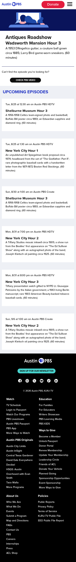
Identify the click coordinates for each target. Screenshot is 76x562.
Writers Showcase (49, 414)
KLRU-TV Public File (49, 515)
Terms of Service (47, 511)
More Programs (15, 487)
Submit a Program (16, 515)
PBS (8, 534)
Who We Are (13, 502)
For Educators (47, 409)
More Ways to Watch (18, 433)
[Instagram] (27, 381)
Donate (53, 4)
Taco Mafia (12, 482)
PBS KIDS (44, 423)
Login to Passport (16, 409)
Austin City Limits (16, 446)
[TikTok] (48, 381)
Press (9, 548)
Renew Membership (50, 450)
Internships (12, 543)
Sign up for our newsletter (36, 371)
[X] (34, 381)
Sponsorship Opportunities (54, 478)
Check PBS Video (25, 80)
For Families (46, 405)
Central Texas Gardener (19, 455)
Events (10, 511)
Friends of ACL (47, 464)
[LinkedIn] (56, 381)
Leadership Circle (49, 459)
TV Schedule (13, 405)
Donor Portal (46, 445)
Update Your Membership (53, 455)
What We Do (13, 506)
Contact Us (12, 529)
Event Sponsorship (50, 482)
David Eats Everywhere (19, 460)
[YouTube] (41, 381)
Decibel (10, 464)
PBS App (11, 428)
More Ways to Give (50, 487)
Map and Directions (17, 520)
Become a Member (50, 436)
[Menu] (70, 4)
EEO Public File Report (51, 520)
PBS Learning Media (50, 419)
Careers (10, 539)
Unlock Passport (48, 441)
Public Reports (46, 502)
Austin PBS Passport (18, 423)
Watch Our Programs (18, 414)
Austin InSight (14, 450)
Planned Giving (47, 473)
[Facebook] (19, 381)
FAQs (9, 525)
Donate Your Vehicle (50, 469)
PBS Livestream (15, 419)
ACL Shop (12, 553)
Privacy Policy (45, 506)
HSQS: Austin (14, 469)
